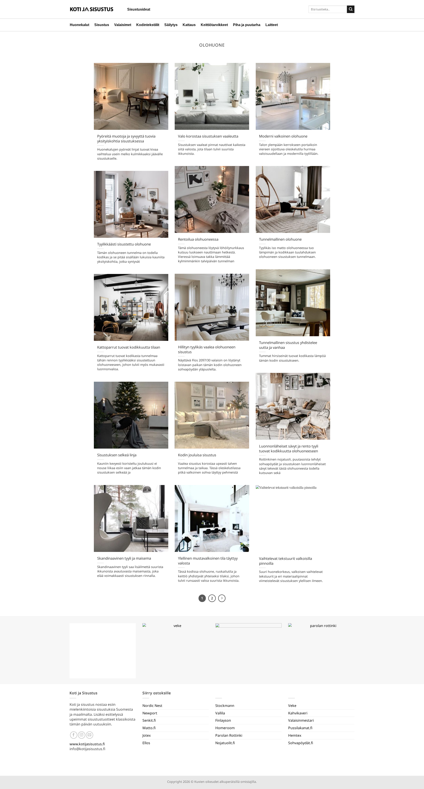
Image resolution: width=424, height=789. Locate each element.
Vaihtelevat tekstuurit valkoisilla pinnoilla (285, 561)
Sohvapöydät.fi (300, 742)
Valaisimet (122, 25)
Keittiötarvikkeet (214, 25)
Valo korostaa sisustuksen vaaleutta (208, 136)
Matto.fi (149, 727)
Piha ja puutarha (246, 25)
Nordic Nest (152, 705)
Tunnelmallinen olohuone (280, 239)
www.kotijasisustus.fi (87, 744)
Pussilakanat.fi (300, 727)
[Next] (222, 598)
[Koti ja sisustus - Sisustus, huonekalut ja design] (92, 9)
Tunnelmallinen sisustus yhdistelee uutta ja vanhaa (288, 345)
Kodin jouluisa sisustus (197, 455)
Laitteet (271, 25)
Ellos (146, 742)
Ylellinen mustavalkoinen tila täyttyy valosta (208, 560)
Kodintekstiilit (147, 25)
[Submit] (350, 9)
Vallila (220, 713)
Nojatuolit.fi (225, 742)
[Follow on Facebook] (73, 735)
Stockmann (224, 705)
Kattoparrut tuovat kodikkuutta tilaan (128, 347)
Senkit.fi (149, 720)
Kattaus (189, 25)
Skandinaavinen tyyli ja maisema (124, 558)
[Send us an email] (89, 735)
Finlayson (223, 720)
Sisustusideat (138, 9)
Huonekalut (79, 25)
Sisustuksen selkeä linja (116, 455)
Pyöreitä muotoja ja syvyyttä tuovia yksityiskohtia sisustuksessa (126, 138)
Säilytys (171, 25)
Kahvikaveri (297, 713)
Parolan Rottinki (228, 735)
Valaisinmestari (301, 720)
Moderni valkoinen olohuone (283, 136)
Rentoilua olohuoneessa (198, 239)
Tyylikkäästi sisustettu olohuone (124, 244)
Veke (292, 705)
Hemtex (294, 735)
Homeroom (225, 727)
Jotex (146, 735)
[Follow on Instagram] (81, 735)
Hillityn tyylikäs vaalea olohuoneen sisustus (206, 349)
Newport (149, 713)
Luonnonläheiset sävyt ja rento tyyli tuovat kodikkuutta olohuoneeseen (288, 448)
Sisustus (101, 25)
